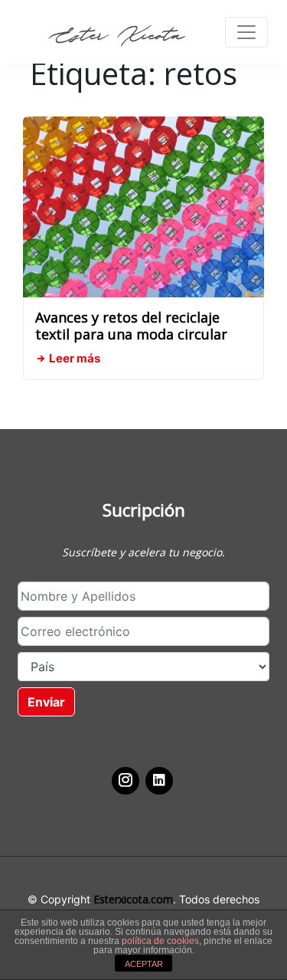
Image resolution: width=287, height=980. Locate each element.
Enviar (46, 702)
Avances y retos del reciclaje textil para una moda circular (131, 325)
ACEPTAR (144, 964)
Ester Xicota (116, 35)
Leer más (73, 358)
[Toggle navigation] (246, 32)
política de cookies (160, 941)
